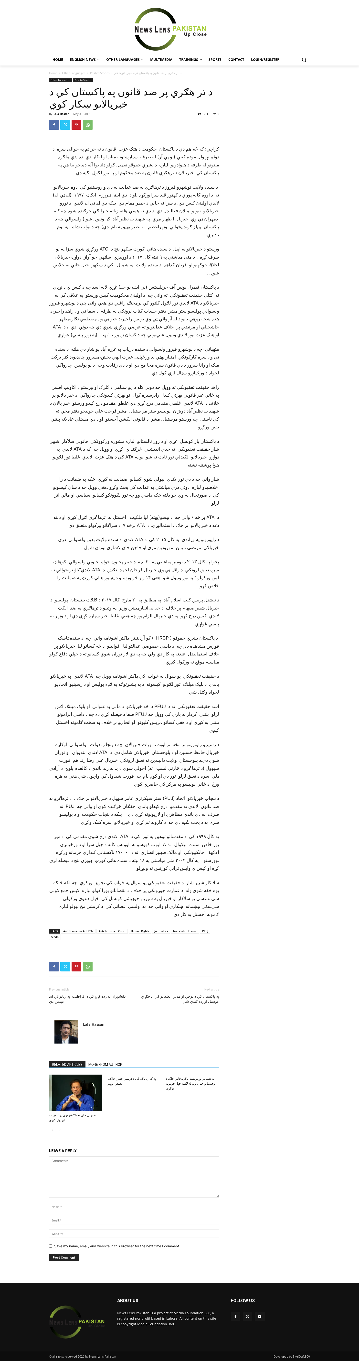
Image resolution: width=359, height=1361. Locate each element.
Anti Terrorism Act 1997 (78, 931)
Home (53, 73)
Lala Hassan (61, 114)
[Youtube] (259, 1316)
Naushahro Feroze (185, 931)
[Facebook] (54, 125)
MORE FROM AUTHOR (105, 1065)
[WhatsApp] (88, 125)
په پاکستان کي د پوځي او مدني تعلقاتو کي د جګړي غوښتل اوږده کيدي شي (180, 999)
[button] (304, 59)
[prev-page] (52, 1130)
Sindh (55, 937)
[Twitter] (65, 125)
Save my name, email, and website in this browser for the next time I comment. (117, 1246)
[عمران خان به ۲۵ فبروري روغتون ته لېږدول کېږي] (75, 1093)
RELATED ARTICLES (67, 1065)
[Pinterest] (76, 125)
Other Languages (73, 73)
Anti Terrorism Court (112, 931)
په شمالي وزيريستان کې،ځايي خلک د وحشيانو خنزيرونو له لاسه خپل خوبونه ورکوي (190, 1083)
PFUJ (205, 931)
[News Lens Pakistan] (170, 29)
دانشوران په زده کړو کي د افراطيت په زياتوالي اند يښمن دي (87, 999)
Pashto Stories (100, 73)
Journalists (161, 931)
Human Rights (140, 931)
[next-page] (60, 1130)
